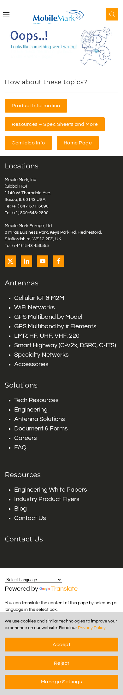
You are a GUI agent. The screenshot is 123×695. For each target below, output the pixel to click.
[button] (6, 14)
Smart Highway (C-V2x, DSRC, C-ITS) (65, 345)
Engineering (31, 409)
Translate (64, 589)
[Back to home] (61, 17)
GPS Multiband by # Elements (55, 326)
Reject (61, 663)
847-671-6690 (34, 206)
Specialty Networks (41, 355)
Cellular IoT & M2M (39, 298)
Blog (20, 508)
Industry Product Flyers (46, 499)
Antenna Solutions (39, 419)
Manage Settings (61, 681)
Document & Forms (41, 428)
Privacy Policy (92, 628)
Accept (61, 644)
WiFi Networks (34, 307)
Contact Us (30, 518)
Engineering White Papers (50, 490)
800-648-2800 (34, 213)
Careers (25, 438)
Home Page (78, 142)
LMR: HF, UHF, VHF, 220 (46, 336)
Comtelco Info (28, 142)
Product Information (36, 105)
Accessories (31, 364)
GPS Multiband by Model (48, 317)
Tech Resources (36, 400)
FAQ (20, 447)
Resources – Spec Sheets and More (55, 124)
